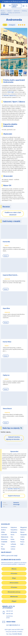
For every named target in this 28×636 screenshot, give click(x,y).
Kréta (12, 539)
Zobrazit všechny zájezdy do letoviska (13, 438)
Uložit (5, 31)
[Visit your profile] (23, 6)
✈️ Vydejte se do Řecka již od (14, 1)
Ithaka (3, 549)
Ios (2, 546)
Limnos (13, 549)
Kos (12, 537)
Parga (22, 539)
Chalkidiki (4, 542)
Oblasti (9, 11)
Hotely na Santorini (14, 12)
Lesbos (13, 546)
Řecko (3, 11)
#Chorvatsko (14, 583)
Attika (3, 532)
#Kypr (14, 578)
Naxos (22, 532)
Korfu (12, 534)
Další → (22, 544)
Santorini (17, 11)
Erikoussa (4, 539)
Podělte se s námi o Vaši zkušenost (13, 214)
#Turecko (14, 573)
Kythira (13, 542)
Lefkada (13, 544)
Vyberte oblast (15, 5)
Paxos (22, 542)
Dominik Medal (17, 634)
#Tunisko (14, 587)
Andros (3, 530)
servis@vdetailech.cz (13, 625)
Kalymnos (14, 527)
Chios (3, 544)
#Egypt (14, 601)
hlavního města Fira (10, 95)
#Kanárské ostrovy (14, 592)
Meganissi (23, 527)
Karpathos (14, 530)
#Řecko (14, 569)
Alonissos (4, 527)
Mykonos (23, 530)
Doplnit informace (14, 496)
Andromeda (5, 14)
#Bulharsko (14, 596)
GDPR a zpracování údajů (9, 555)
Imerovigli (10, 92)
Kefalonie (14, 532)
